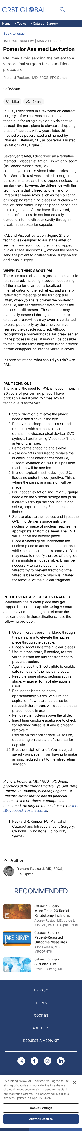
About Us (41, 1028)
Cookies (41, 1015)
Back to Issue (14, 33)
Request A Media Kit (41, 1041)
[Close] (74, 1082)
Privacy (41, 990)
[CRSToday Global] (24, 9)
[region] (41, 1101)
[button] (13, 860)
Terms (41, 1003)
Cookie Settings (41, 1108)
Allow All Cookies (41, 1119)
